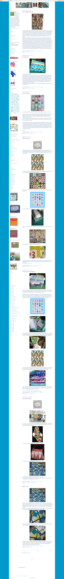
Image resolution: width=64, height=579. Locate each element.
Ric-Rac (11, 185)
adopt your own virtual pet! (22, 575)
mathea (11, 32)
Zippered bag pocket (13, 50)
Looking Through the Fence (14, 148)
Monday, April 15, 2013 (34, 265)
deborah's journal (12, 176)
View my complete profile (14, 28)
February (13, 320)
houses (17, 101)
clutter (12, 96)
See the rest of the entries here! (26, 263)
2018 (12, 288)
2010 (12, 325)
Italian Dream (12, 147)
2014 (12, 294)
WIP (34, 133)
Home (37, 550)
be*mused (11, 172)
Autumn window (12, 142)
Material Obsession (12, 181)
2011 (12, 324)
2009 (12, 327)
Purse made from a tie (13, 49)
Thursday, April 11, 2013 (34, 392)
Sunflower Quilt (12, 155)
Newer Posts (24, 550)
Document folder (12, 53)
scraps (14, 108)
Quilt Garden (12, 154)
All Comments (13, 38)
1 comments (41, 481)
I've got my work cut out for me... (29, 271)
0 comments (40, 265)
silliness (15, 109)
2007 (12, 330)
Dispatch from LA (12, 175)
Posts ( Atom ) (28, 552)
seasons (31, 133)
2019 (12, 287)
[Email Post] (42, 265)
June (12, 303)
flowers (12, 100)
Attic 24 (11, 170)
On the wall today (25, 93)
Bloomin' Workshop (13, 174)
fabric (26, 393)
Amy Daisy (11, 141)
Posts (12, 37)
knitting (16, 102)
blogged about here (36, 443)
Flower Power (12, 146)
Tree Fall (11, 189)
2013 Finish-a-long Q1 (26, 398)
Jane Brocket (12, 179)
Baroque (11, 143)
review (12, 108)
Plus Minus (11, 152)
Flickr (14, 89)
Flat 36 (11, 144)
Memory (11, 149)
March (13, 318)
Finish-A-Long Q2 (26, 138)
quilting (34, 266)
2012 (12, 323)
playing (18, 104)
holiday (15, 100)
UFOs (35, 482)
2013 (12, 295)
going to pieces (12, 178)
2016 (12, 291)
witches (14, 111)
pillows (12, 104)
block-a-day (11, 173)
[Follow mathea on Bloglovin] (14, 45)
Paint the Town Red (12, 150)
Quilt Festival (13, 106)
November (13, 296)
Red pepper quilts (12, 184)
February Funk (13, 99)
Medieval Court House (13, 136)
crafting (17, 96)
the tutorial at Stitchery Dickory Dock (38, 504)
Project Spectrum (16, 105)
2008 (12, 328)
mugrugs (17, 103)
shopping (12, 109)
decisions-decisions (14, 97)
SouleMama (11, 186)
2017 (12, 289)
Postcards (11, 153)
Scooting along (25, 57)
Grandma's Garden (12, 135)
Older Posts (50, 550)
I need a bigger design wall (27, 11)
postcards (12, 105)
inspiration (27, 133)
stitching (12, 110)
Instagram (11, 89)
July (12, 302)
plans (26, 266)
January (13, 321)
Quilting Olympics (17, 107)
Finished (33, 88)
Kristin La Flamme (12, 180)
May (12, 304)
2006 (12, 331)
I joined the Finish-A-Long (26, 423)
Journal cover (12, 52)
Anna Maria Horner (12, 169)
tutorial (15, 110)
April (13, 306)
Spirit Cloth (11, 187)
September (13, 299)
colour (15, 96)
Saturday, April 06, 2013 (34, 481)
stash (18, 109)
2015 (12, 292)
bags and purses (28, 88)
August (13, 300)
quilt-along (30, 266)
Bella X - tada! (25, 486)
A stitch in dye (12, 168)
